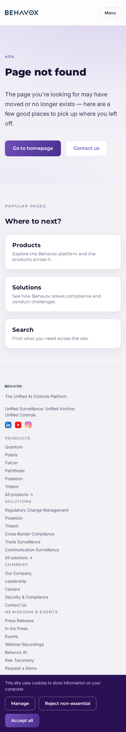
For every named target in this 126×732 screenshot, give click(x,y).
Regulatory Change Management (37, 509)
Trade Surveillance (22, 541)
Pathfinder (15, 470)
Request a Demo (21, 668)
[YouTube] (18, 425)
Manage (20, 703)
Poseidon (14, 478)
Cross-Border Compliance (29, 533)
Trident (11, 486)
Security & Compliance (26, 596)
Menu (110, 12)
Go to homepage (33, 148)
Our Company (18, 573)
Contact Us (15, 604)
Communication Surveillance (32, 549)
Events (11, 636)
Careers (12, 589)
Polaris (11, 454)
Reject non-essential (67, 703)
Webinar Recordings (24, 644)
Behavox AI (16, 652)
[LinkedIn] (8, 425)
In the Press (16, 628)
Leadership (15, 581)
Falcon (11, 462)
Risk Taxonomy (19, 660)
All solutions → (19, 557)
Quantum (14, 446)
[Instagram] (28, 425)
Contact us (86, 148)
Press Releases (19, 620)
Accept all (22, 720)
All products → (19, 494)
